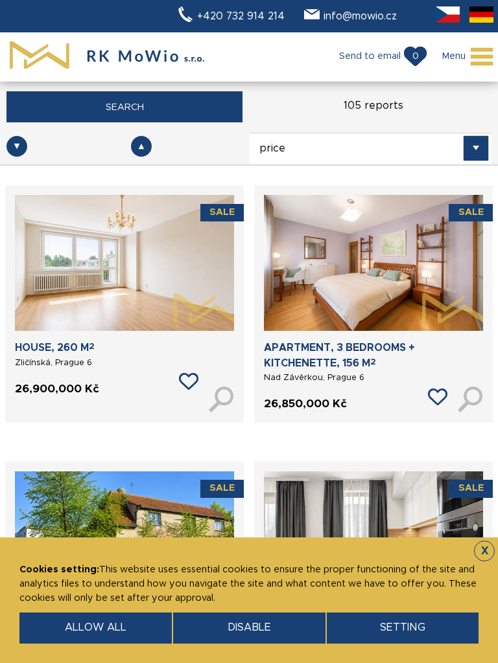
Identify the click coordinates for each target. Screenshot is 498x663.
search (125, 107)
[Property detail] (221, 395)
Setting (402, 627)
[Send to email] (188, 381)
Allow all (95, 627)
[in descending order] (17, 146)
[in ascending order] (141, 146)
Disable (249, 627)
